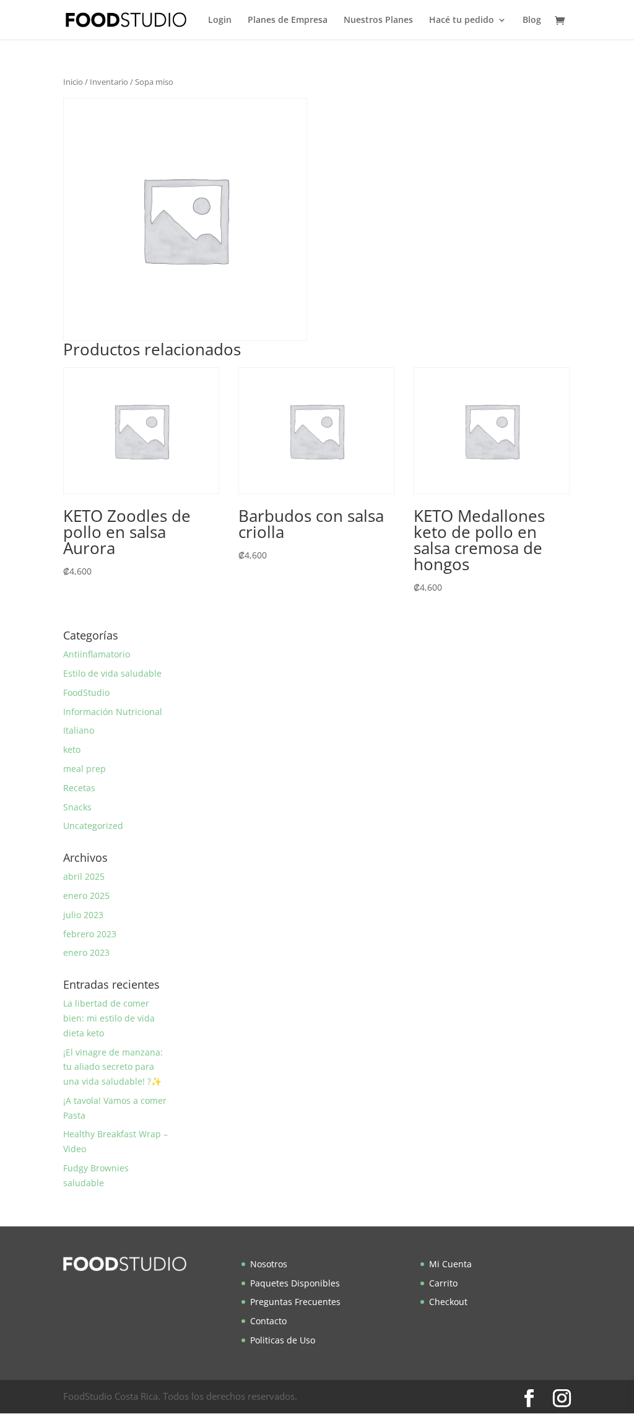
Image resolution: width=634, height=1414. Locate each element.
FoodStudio (86, 692)
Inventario (109, 81)
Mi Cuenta (450, 1264)
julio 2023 (83, 915)
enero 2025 (86, 895)
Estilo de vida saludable (112, 673)
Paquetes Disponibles (295, 1283)
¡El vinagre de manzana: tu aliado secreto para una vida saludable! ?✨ (113, 1067)
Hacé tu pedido (461, 20)
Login (220, 20)
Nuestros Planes (378, 20)
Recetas (79, 788)
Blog (532, 20)
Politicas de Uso (282, 1340)
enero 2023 (86, 952)
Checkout (448, 1302)
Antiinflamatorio (96, 654)
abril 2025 (84, 876)
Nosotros (268, 1264)
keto (71, 749)
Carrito (443, 1283)
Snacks (77, 807)
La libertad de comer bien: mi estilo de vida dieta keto (109, 1018)
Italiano (78, 730)
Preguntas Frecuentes (295, 1302)
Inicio (73, 81)
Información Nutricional (112, 712)
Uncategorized (93, 825)
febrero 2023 (89, 934)
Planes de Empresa (288, 20)
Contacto (268, 1321)
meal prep (84, 768)
